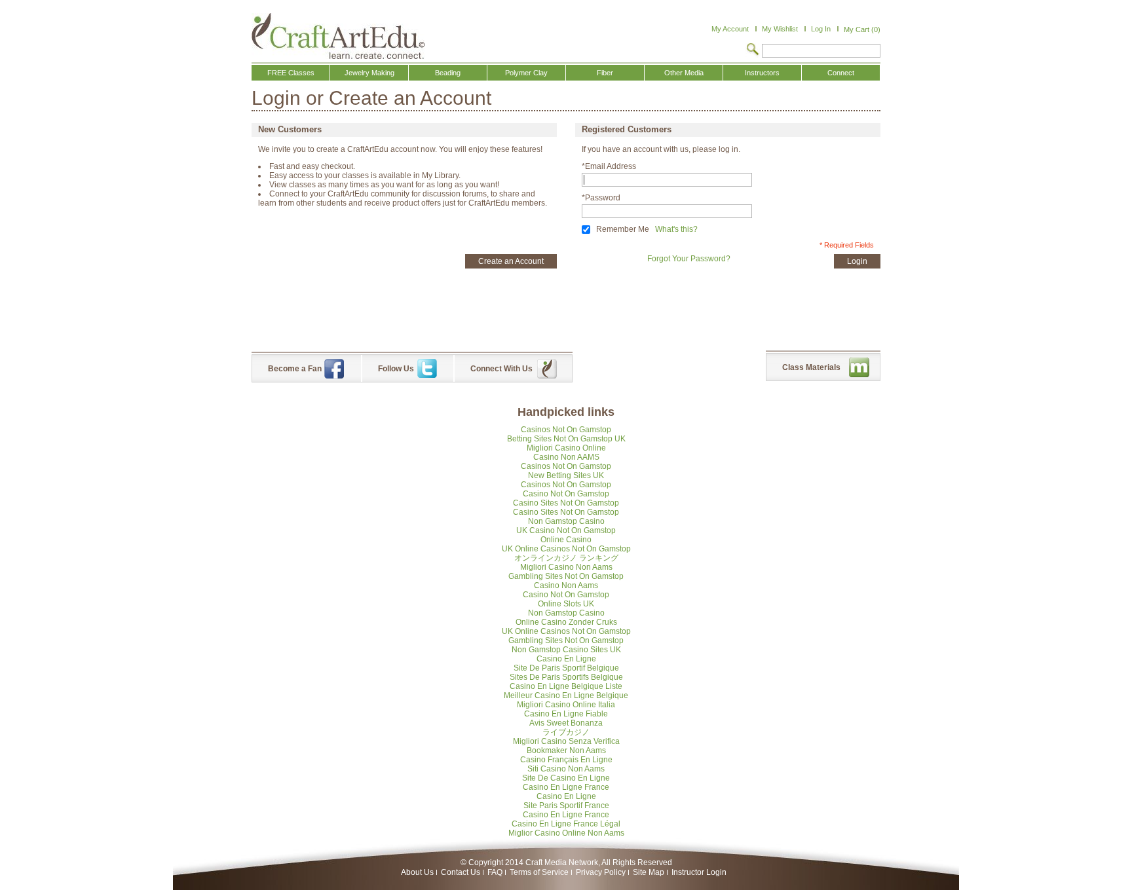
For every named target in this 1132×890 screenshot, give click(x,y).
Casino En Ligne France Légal (566, 823)
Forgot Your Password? (688, 258)
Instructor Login (698, 872)
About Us (417, 872)
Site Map (648, 872)
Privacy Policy (601, 872)
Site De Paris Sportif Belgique (566, 668)
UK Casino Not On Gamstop (566, 530)
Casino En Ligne (566, 658)
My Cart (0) (862, 29)
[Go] (752, 50)
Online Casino (566, 539)
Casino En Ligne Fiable (566, 713)
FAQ (494, 872)
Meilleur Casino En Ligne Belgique (566, 695)
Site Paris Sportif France (566, 805)
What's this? (676, 229)
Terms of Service (539, 872)
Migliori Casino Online (566, 448)
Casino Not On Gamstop (566, 493)
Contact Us (460, 872)
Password (601, 197)
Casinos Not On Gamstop (566, 429)
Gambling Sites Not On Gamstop (566, 576)
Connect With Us (501, 368)
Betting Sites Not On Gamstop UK (566, 438)
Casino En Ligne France (566, 787)
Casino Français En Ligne (566, 759)
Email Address (609, 166)
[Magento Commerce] (338, 36)
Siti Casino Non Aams (566, 768)
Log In (821, 29)
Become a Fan (295, 368)
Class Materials (811, 367)
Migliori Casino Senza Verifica (566, 741)
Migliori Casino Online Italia (566, 704)
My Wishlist (780, 29)
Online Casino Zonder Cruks (566, 622)
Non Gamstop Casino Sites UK (566, 649)
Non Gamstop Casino (566, 521)
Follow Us (396, 368)
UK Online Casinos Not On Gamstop (566, 548)
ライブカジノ (566, 732)
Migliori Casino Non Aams (566, 567)
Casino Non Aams (566, 585)
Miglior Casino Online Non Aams (566, 833)
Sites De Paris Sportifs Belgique (566, 677)
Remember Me (622, 229)
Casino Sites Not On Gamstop (566, 503)
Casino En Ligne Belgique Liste (566, 686)
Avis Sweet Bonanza (566, 723)
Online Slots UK (566, 603)
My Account (730, 29)
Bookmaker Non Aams (566, 750)
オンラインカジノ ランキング (566, 558)
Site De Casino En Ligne (566, 778)
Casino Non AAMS (566, 457)
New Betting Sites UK (566, 475)
